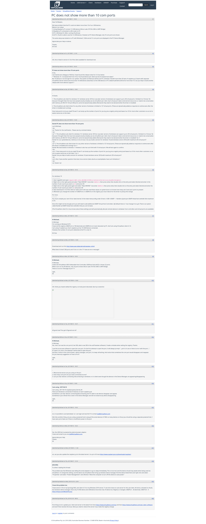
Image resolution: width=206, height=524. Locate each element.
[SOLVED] (55, 465)
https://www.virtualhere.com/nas (106, 505)
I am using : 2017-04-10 (59, 387)
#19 (153, 481)
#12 (153, 337)
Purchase (114, 3)
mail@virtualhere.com (103, 414)
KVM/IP (106, 3)
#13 (153, 366)
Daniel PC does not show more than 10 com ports (68, 124)
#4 (153, 89)
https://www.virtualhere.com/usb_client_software (137, 505)
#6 (153, 170)
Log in (152, 5)
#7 (153, 216)
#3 (153, 66)
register (60, 513)
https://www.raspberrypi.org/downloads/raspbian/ (115, 454)
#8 (153, 240)
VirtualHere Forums (69, 11)
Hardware (98, 3)
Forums (58, 11)
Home (73, 3)
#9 (153, 256)
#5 (153, 120)
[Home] (57, 5)
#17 (153, 448)
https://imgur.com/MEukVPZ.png (62, 492)
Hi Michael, (55, 219)
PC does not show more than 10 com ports (65, 70)
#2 (153, 53)
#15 (153, 407)
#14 (153, 383)
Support (122, 3)
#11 (153, 324)
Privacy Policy (114, 520)
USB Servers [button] (81, 3)
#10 (153, 280)
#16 (153, 426)
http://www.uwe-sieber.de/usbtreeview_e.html (81, 246)
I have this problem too (59, 485)
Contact (122, 6)
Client (90, 3)
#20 (153, 498)
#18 (153, 461)
